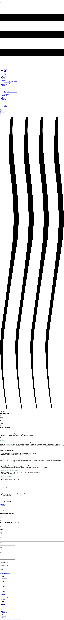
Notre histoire (6, 68)
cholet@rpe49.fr (4, 578)
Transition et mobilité (7, 83)
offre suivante (2, 505)
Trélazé (5, 72)
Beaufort (3, 604)
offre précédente (3, 504)
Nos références (4, 85)
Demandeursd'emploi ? (2, 113)
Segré (4, 73)
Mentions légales (2, 619)
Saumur (5, 74)
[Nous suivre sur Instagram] (9, 573)
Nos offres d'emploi (4, 84)
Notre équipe (5, 69)
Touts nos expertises (6, 91)
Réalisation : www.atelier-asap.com (16, 619)
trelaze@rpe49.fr (4, 592)
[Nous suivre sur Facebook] (3, 78)
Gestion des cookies (8, 619)
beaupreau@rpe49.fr (5, 597)
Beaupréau (5, 75)
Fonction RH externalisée (7, 82)
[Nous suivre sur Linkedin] (3, 77)
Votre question (4, 97)
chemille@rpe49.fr (4, 602)
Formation (5, 93)
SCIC (2, 430)
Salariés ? (1, 110)
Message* (1, 552)
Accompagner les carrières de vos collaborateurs (10, 81)
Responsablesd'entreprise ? (2, 114)
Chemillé (5, 71)
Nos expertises (4, 80)
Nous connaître (4, 616)
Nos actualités (4, 76)
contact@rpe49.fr (4, 607)
